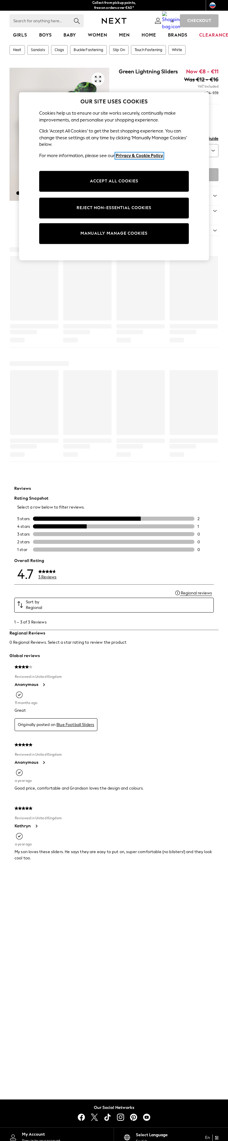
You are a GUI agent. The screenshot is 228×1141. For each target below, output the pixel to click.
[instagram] (120, 1117)
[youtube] (146, 1117)
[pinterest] (133, 1117)
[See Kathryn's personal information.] (36, 826)
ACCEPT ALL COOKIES (114, 181)
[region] (114, 176)
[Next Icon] (114, 21)
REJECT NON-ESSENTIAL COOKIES (114, 208)
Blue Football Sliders (75, 724)
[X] (94, 1117)
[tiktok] (107, 1117)
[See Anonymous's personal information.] (43, 684)
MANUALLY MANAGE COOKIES (114, 233)
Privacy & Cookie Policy (139, 155)
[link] (157, 20)
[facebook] (81, 1117)
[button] (18, 193)
